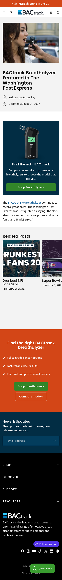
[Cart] (58, 12)
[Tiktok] (40, 551)
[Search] (11, 12)
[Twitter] (46, 551)
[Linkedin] (52, 551)
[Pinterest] (57, 551)
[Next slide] (55, 281)
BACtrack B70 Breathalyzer (24, 202)
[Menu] (4, 12)
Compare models (31, 396)
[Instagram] (28, 551)
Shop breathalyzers (31, 386)
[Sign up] (54, 440)
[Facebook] (22, 551)
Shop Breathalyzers (31, 187)
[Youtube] (34, 551)
